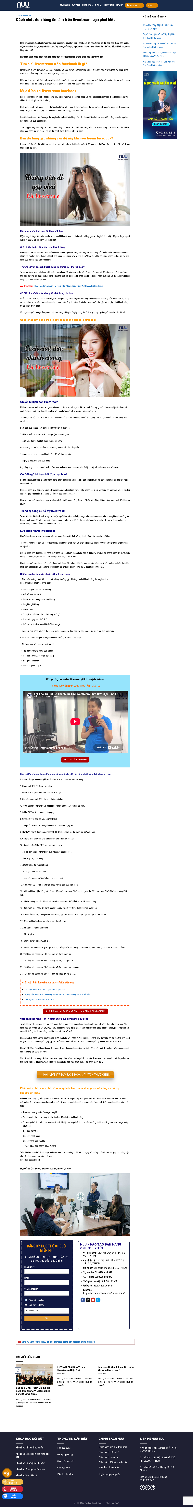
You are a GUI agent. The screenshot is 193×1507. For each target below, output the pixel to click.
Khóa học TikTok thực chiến (29, 1447)
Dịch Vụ (98, 5)
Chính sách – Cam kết (109, 1452)
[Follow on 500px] (98, 1300)
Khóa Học (86, 5)
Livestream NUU (23, 16)
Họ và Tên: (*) (29, 1267)
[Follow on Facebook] (83, 1300)
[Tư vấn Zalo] (12, 1496)
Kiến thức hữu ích (65, 1474)
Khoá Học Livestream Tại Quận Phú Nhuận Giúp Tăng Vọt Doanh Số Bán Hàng (68, 286)
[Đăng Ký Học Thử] (12, 1481)
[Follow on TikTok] (88, 1300)
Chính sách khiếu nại (108, 1457)
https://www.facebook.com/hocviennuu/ (104, 1293)
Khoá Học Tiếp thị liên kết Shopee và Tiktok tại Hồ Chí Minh (159, 45)
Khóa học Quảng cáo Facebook (31, 1469)
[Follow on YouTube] (93, 1300)
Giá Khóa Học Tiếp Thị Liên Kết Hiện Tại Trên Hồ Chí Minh (159, 63)
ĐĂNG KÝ (152, 5)
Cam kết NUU (63, 1467)
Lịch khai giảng (64, 1448)
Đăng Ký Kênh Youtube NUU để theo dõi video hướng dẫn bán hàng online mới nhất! (58, 1341)
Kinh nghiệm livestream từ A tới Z (39, 999)
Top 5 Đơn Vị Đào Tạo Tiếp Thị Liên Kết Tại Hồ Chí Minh (159, 36)
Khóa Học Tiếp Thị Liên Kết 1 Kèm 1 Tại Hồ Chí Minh (159, 27)
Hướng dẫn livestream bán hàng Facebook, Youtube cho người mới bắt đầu (57, 994)
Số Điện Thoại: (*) (31, 1289)
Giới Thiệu (76, 5)
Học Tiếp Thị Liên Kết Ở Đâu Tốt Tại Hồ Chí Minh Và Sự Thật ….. (159, 54)
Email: (26, 1278)
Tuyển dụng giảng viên (109, 1474)
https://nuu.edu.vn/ (103, 1285)
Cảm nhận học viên (65, 1461)
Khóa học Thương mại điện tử (30, 1463)
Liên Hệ (119, 5)
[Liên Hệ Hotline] (12, 1488)
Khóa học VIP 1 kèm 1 (26, 1475)
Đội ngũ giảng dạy (65, 1454)
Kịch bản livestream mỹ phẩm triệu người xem (45, 989)
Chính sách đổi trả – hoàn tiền (113, 1462)
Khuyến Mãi (109, 5)
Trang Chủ (65, 5)
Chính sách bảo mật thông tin (113, 1447)
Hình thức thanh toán (109, 1467)
